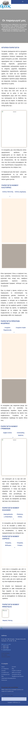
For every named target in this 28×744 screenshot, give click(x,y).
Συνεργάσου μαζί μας (16, 674)
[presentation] (12, 547)
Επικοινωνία (4, 680)
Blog (2, 676)
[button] (26, 3)
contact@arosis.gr (7, 649)
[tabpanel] (7, 191)
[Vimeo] (19, 1)
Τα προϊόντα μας (5, 672)
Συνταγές (3, 670)
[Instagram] (13, 1)
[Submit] (14, 699)
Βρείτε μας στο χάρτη (6, 644)
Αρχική (2, 666)
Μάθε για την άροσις (16, 672)
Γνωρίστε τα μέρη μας (16, 670)
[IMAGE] (22, 1)
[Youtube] (16, 1)
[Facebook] (5, 659)
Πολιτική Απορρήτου (5, 656)
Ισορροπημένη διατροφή (6, 678)
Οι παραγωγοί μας (5, 674)
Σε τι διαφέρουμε (5, 668)
